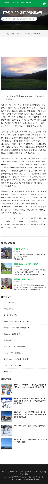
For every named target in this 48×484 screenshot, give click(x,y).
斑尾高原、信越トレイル (23, 279)
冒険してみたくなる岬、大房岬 (26, 264)
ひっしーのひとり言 (11, 365)
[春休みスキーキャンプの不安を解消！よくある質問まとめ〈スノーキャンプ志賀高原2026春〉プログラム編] (6, 416)
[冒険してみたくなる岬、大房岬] (6, 268)
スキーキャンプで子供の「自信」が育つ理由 (30, 426)
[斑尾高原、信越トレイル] (6, 283)
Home (4, 34)
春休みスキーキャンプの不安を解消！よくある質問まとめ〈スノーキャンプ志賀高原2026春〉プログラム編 (30, 414)
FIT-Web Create (15, 479)
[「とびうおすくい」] (6, 253)
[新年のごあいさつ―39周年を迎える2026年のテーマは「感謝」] (6, 443)
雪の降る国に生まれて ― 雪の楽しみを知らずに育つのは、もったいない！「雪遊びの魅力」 (30, 387)
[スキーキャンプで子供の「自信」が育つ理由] (6, 430)
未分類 (6, 372)
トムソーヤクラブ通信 (12, 353)
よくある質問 (8, 315)
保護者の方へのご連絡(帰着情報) (15, 328)
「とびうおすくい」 (21, 249)
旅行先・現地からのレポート (14, 321)
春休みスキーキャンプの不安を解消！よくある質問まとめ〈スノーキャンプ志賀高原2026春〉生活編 (30, 400)
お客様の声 (8, 309)
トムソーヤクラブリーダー (13, 346)
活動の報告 (8, 340)
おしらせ (7, 303)
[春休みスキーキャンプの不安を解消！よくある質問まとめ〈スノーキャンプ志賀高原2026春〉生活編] (6, 402)
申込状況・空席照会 (11, 334)
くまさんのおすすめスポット (24, 19)
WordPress (34, 479)
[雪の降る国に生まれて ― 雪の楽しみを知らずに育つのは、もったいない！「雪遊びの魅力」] (6, 389)
